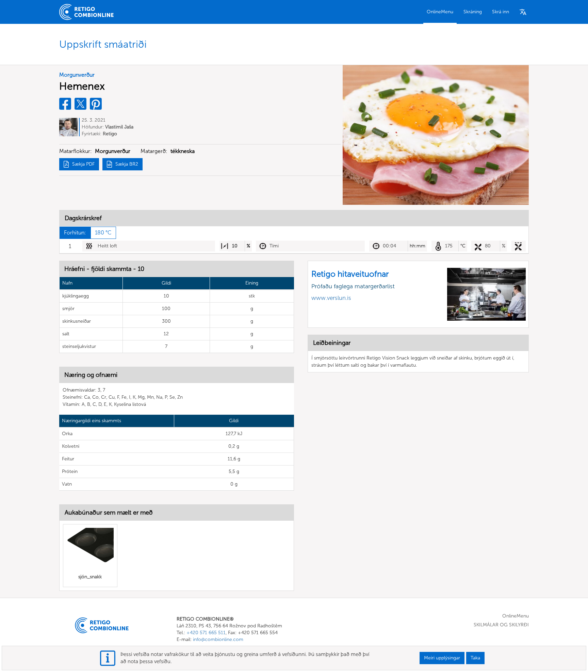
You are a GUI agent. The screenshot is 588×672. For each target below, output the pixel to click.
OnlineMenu (440, 12)
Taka (475, 658)
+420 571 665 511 (206, 633)
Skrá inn (500, 12)
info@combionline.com (218, 639)
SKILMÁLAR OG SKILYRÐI (501, 625)
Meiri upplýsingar (442, 658)
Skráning (472, 12)
